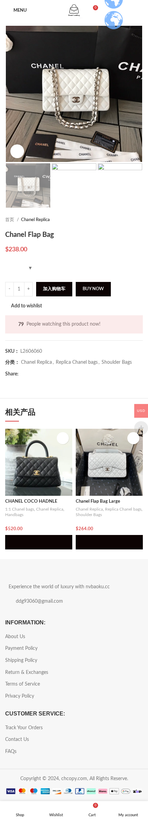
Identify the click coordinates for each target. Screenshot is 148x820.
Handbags (14, 515)
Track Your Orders (24, 727)
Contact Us (17, 739)
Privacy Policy (19, 696)
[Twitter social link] (32, 374)
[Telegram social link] (56, 374)
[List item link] (74, 601)
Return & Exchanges (26, 672)
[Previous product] (125, 220)
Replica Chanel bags (77, 362)
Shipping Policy (21, 660)
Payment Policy (21, 648)
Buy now (93, 289)
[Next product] (139, 220)
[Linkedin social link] (48, 374)
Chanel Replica (35, 219)
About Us (15, 636)
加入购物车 (54, 289)
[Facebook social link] (24, 374)
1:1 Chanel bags (19, 509)
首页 (10, 219)
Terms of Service (22, 684)
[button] (38, 542)
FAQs (11, 751)
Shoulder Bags (117, 362)
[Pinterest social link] (40, 374)
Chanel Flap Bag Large (98, 501)
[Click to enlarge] (17, 151)
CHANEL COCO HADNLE (31, 501)
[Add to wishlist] (63, 438)
